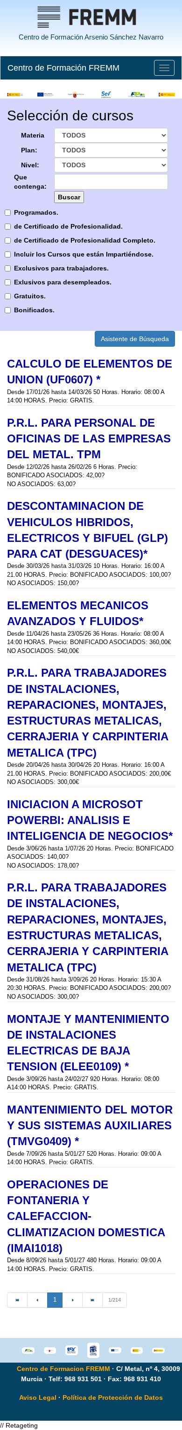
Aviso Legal (37, 1397)
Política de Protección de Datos (113, 1397)
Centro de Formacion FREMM (63, 1368)
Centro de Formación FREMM (63, 67)
